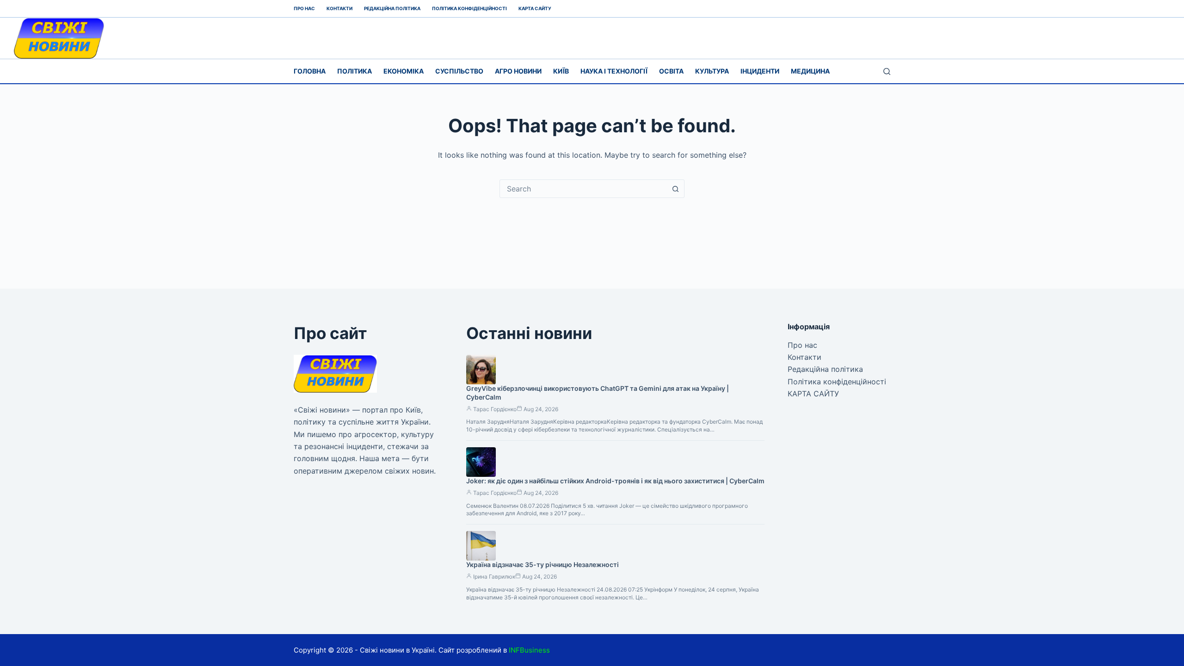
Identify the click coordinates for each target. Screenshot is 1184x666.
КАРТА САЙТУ (534, 8)
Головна (310, 71)
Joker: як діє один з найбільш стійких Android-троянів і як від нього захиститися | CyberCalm (615, 481)
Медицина (810, 71)
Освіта (671, 71)
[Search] (886, 71)
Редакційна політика (392, 8)
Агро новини (518, 71)
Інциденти (759, 71)
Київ (561, 71)
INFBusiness (529, 650)
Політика (354, 71)
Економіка (403, 71)
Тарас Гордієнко (495, 409)
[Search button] (675, 188)
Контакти (339, 8)
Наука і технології (614, 71)
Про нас (304, 8)
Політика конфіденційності (469, 8)
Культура (712, 71)
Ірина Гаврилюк (494, 576)
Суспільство (459, 71)
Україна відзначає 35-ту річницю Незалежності (542, 564)
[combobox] (583, 188)
